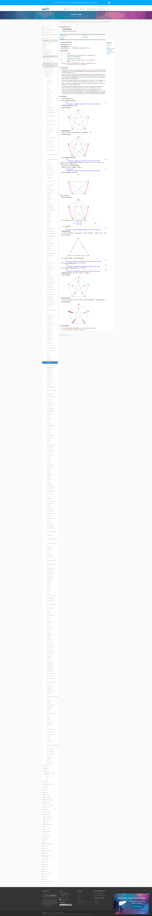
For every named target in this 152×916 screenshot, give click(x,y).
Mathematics (46, 40)
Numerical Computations (49, 804)
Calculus (46, 47)
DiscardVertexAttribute (51, 236)
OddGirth (48, 610)
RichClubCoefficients (50, 651)
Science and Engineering (48, 850)
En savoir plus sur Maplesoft (46, 906)
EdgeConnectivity (50, 255)
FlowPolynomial (49, 287)
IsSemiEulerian (49, 479)
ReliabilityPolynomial (50, 644)
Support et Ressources (81, 900)
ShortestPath (49, 685)
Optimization (47, 807)
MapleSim (45, 878)
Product (46, 779)
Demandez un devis (106, 6)
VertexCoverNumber (50, 753)
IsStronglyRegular (50, 488)
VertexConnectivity (50, 751)
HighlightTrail (49, 369)
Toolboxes (46, 876)
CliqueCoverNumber (50, 165)
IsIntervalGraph (50, 454)
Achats (79, 898)
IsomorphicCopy (50, 464)
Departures (49, 219)
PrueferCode (49, 629)
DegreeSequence (50, 206)
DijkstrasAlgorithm (50, 228)
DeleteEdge (49, 214)
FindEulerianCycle (50, 274)
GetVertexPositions (50, 304)
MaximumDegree (50, 556)
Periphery (48, 620)
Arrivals (48, 105)
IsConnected (49, 428)
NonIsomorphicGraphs (51, 595)
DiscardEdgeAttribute (51, 231)
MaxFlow (48, 552)
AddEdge (48, 88)
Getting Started (46, 27)
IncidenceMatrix (50, 379)
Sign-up (96, 900)
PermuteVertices (50, 622)
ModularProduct (50, 578)
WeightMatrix (49, 758)
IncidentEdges (49, 381)
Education (46, 861)
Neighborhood (49, 588)
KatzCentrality (49, 508)
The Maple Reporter (100, 893)
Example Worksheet (49, 763)
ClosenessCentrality (50, 172)
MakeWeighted (49, 549)
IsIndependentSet (50, 450)
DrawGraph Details (50, 68)
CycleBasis (49, 197)
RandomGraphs (50, 73)
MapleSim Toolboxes (47, 881)
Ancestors (49, 102)
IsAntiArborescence (50, 403)
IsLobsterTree (49, 459)
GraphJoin (49, 326)
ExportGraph (49, 265)
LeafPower (49, 515)
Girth (48, 306)
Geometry (46, 792)
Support (64, 21)
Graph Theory (48, 63)
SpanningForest (49, 688)
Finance (46, 787)
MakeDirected (49, 547)
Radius (48, 632)
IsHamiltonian (49, 447)
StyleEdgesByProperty (51, 705)
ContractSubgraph (50, 189)
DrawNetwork (49, 245)
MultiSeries (47, 768)
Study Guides (46, 864)
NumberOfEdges (50, 598)
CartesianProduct (50, 131)
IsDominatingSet (50, 435)
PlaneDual (49, 624)
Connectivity (46, 853)
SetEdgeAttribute (50, 663)
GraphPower (49, 333)
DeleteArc (48, 211)
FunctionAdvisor (48, 831)
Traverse (48, 736)
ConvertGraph (49, 192)
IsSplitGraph (49, 484)
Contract (48, 187)
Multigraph (49, 583)
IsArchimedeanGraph (51, 408)
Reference (46, 866)
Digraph (48, 226)
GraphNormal (49, 328)
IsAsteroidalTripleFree (51, 411)
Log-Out (96, 902)
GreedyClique (49, 343)
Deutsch (54, 912)
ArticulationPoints (50, 107)
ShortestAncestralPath (51, 678)
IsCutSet (48, 430)
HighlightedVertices (50, 364)
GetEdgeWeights (50, 296)
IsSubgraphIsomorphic (51, 491)
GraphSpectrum (50, 338)
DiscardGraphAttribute (51, 233)
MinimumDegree (50, 571)
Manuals (45, 871)
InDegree (48, 384)
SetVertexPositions (50, 676)
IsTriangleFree (49, 498)
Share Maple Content (48, 38)
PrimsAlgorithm (49, 627)
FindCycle (48, 272)
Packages (46, 809)
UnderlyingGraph (50, 748)
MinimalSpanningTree (51, 569)
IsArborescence (50, 406)
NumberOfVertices (50, 607)
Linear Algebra (47, 797)
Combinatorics (48, 58)
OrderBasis (47, 776)
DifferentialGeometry (48, 824)
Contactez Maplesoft (97, 6)
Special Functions (48, 812)
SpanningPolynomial (50, 690)
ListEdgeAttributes (50, 523)
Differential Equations (49, 50)
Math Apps (46, 859)
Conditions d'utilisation (65, 914)
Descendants (49, 221)
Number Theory (47, 802)
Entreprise (79, 903)
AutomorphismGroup (51, 109)
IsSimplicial (49, 481)
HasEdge (48, 355)
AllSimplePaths (49, 100)
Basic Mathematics (48, 816)
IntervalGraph (49, 398)
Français (50, 912)
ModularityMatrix (50, 576)
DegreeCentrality (50, 204)
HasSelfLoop (49, 357)
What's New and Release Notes (49, 29)
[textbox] (68, 98)
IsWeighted (49, 506)
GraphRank (49, 335)
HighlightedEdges (50, 360)
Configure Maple (47, 874)
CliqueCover (49, 163)
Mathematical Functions (49, 799)
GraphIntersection (50, 323)
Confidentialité (72, 914)
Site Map (90, 914)
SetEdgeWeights (50, 668)
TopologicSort (49, 724)
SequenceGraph (50, 661)
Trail (47, 726)
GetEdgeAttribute (50, 292)
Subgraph (48, 719)
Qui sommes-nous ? (46, 890)
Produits (79, 893)
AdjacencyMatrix (50, 92)
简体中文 (61, 912)
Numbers (46, 838)
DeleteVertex (49, 216)
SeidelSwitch (49, 656)
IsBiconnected (49, 413)
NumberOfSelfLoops (50, 600)
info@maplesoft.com (65, 899)
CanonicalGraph (50, 129)
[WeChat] (71, 905)
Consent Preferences (78, 914)
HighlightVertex (49, 372)
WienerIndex (49, 760)
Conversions (47, 821)
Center (48, 134)
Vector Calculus (47, 814)
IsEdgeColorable (50, 437)
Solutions (79, 896)
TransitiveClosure (50, 729)
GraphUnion (49, 340)
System (45, 869)
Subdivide (48, 717)
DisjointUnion (49, 238)
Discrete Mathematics (49, 56)
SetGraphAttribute (50, 671)
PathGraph (49, 617)
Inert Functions (47, 836)
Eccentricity (49, 250)
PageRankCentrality (50, 615)
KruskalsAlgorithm (50, 510)
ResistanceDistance (50, 646)
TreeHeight (49, 739)
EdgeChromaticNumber (51, 253)
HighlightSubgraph (50, 367)
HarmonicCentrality (50, 350)
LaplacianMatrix (49, 513)
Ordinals (47, 770)
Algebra (46, 45)
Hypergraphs (47, 765)
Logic (45, 826)
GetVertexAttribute (50, 301)
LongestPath (49, 535)
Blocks (48, 126)
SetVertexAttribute (50, 673)
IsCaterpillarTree (50, 418)
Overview (48, 78)
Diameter (48, 223)
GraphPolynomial (50, 330)
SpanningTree (49, 693)
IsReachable (49, 474)
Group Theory (47, 833)
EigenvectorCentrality (51, 262)
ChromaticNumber (50, 143)
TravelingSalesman (50, 734)
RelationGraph (49, 641)
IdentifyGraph (49, 374)
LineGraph (49, 520)
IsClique (48, 423)
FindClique (49, 270)
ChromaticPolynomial (51, 146)
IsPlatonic (48, 471)
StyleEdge (48, 702)
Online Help (69, 21)
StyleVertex (49, 709)
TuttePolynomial (50, 741)
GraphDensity (49, 318)
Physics (45, 841)
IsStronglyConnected (50, 486)
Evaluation (47, 781)
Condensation (49, 177)
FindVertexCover (50, 284)
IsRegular (48, 476)
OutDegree (49, 612)
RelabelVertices (49, 639)
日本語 (58, 912)
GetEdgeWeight (49, 294)
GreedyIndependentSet (51, 347)
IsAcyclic (48, 401)
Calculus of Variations (49, 819)
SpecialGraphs (49, 75)
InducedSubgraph (50, 394)
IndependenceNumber (51, 386)
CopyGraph (49, 194)
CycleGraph (49, 199)
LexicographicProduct (50, 518)
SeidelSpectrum (49, 654)
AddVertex (49, 90)
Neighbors (49, 590)
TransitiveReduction (50, 731)
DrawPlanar (49, 248)
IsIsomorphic (49, 457)
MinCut (48, 566)
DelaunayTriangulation (51, 209)
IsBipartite (49, 415)
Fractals (46, 790)
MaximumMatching (50, 564)
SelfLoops (48, 659)
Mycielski (48, 586)
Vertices (48, 756)
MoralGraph (49, 581)
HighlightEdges (49, 362)
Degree (48, 201)
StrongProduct (49, 700)
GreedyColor (49, 345)
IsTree (48, 496)
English (47, 912)
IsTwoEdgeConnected (51, 501)
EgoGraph (48, 260)
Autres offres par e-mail (100, 895)
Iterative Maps (47, 794)
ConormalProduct (50, 184)
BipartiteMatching (50, 124)
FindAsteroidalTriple (50, 267)
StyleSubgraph (49, 707)
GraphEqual (49, 321)
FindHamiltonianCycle (51, 279)
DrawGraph (49, 80)
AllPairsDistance (50, 97)
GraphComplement (50, 316)
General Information (48, 43)
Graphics (45, 848)
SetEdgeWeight (49, 666)
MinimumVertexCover (51, 573)
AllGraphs (48, 95)
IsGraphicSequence (50, 445)
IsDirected (49, 433)
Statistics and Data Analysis (49, 843)
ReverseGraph (49, 649)
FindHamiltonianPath (50, 282)
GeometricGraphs (50, 71)
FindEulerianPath (50, 277)
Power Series (47, 829)
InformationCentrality (51, 396)
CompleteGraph (50, 175)
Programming (46, 846)
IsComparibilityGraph (51, 425)
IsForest (48, 442)
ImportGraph (49, 377)
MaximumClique (50, 554)
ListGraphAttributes (50, 525)
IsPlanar (48, 469)
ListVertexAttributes (50, 527)
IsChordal (48, 420)
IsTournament (49, 493)
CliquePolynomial (50, 170)
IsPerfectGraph (49, 467)
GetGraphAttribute (50, 299)
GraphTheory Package (50, 66)
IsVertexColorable (50, 503)
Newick (48, 593)
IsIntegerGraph (49, 452)
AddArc (48, 85)
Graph (48, 313)
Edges (48, 257)
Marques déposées (86, 914)
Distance (48, 240)
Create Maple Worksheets (48, 32)
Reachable (48, 637)
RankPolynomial (50, 634)
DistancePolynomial (50, 243)
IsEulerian (49, 440)
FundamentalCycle (50, 289)
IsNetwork (49, 462)
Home (61, 21)
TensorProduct (49, 722)
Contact (61, 890)
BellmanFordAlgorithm (51, 112)
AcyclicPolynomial (50, 83)
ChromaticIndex (50, 141)
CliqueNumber (49, 167)
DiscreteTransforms (49, 61)
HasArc (48, 352)
